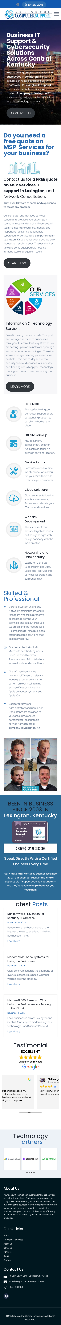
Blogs (6, 1255)
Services (8, 1247)
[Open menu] (56, 14)
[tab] (27, 1172)
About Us (8, 1243)
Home (6, 1235)
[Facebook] (18, 5)
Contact (8, 1260)
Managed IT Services (13, 1239)
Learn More (13, 941)
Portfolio (8, 1251)
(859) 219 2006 (34, 4)
